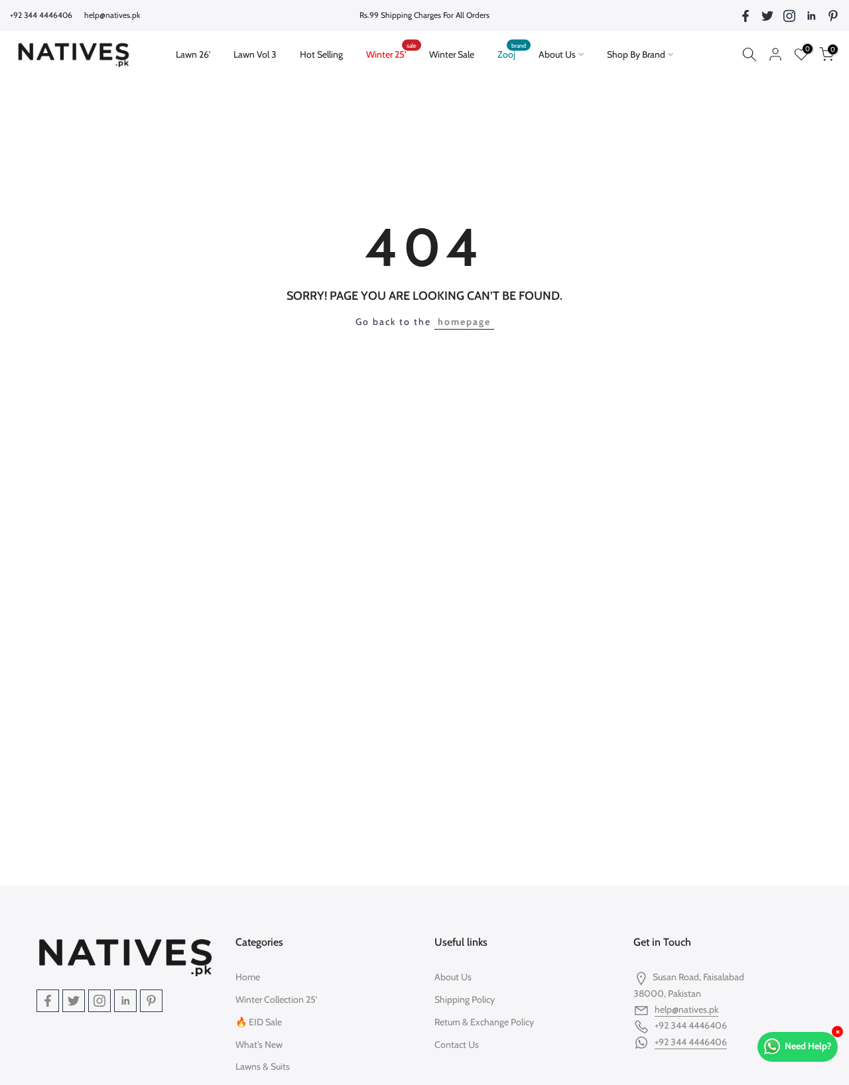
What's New (259, 1045)
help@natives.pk (112, 15)
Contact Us (456, 1045)
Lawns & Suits (262, 1066)
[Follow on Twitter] (767, 16)
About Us (557, 54)
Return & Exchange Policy (484, 1022)
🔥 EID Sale (258, 1022)
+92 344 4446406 (691, 1042)
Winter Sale (451, 54)
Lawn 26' (198, 53)
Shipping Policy (464, 999)
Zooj (511, 53)
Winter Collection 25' (276, 999)
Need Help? (808, 1046)
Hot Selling (321, 54)
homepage (464, 322)
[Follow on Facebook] (745, 16)
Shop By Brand (636, 54)
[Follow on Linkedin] (811, 16)
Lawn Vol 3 (255, 54)
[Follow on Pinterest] (833, 16)
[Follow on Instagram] (789, 16)
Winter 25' (391, 53)
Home (247, 977)
